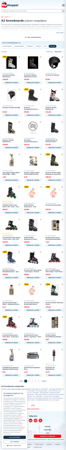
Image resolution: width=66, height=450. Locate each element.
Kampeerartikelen (19, 46)
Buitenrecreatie (7, 46)
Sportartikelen (44, 392)
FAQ (47, 433)
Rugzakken (30, 46)
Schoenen (38, 46)
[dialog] (15, 419)
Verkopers (47, 430)
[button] (14, 445)
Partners (57, 444)
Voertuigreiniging (41, 391)
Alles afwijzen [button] (14, 441)
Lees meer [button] (59, 32)
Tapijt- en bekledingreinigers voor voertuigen (45, 400)
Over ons (49, 444)
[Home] (3, 17)
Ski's (45, 46)
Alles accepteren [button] (14, 437)
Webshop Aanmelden (47, 436)
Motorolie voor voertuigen (34, 396)
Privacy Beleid (39, 444)
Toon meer (52, 46)
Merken (47, 426)
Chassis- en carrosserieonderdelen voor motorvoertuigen (45, 398)
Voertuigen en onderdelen (39, 389)
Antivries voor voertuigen (51, 396)
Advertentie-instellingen (16, 428)
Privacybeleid (7, 434)
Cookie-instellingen (15, 432)
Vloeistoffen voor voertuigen (30, 392)
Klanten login (38, 447)
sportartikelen (30, 31)
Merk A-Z (7, 17)
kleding (47, 31)
